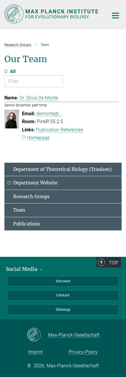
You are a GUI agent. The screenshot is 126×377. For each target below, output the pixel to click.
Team (19, 210)
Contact (63, 295)
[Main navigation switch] (115, 15)
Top (113, 263)
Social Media (22, 269)
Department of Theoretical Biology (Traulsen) (62, 169)
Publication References (59, 130)
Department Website (35, 183)
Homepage (38, 137)
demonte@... (49, 113)
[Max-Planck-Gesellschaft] (37, 335)
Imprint (35, 352)
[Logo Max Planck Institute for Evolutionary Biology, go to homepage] (52, 13)
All (13, 71)
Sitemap (63, 309)
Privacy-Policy (83, 352)
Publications (26, 224)
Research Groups (31, 196)
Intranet (63, 281)
